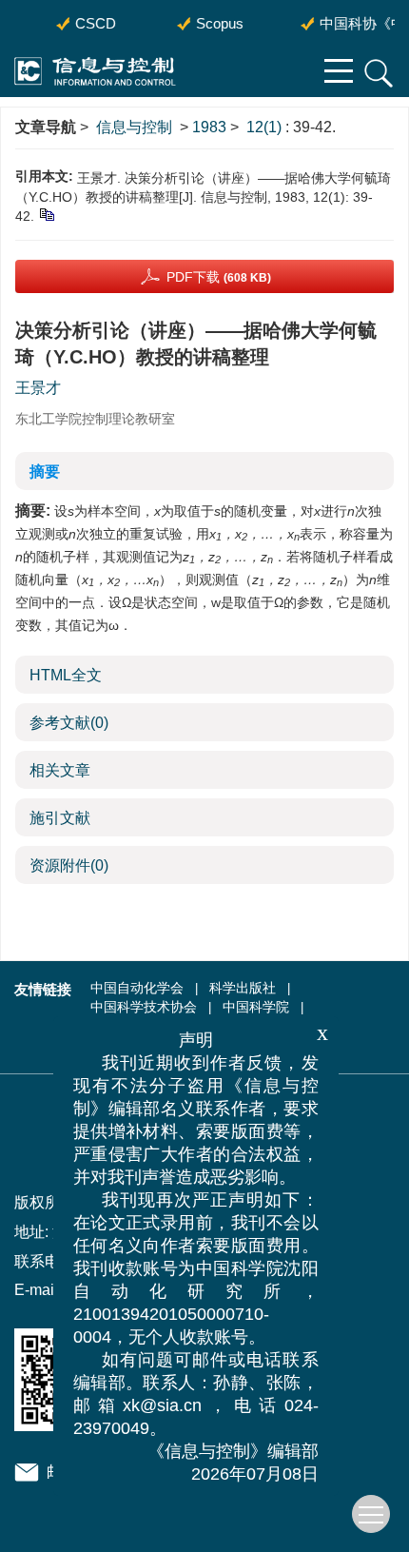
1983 (209, 127)
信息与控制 (134, 127)
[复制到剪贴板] (46, 214)
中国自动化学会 (137, 988)
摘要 (44, 471)
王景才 (38, 388)
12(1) (265, 127)
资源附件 (68, 865)
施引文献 (59, 818)
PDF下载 (218, 277)
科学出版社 (242, 988)
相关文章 (59, 770)
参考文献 (68, 723)
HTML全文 (65, 675)
